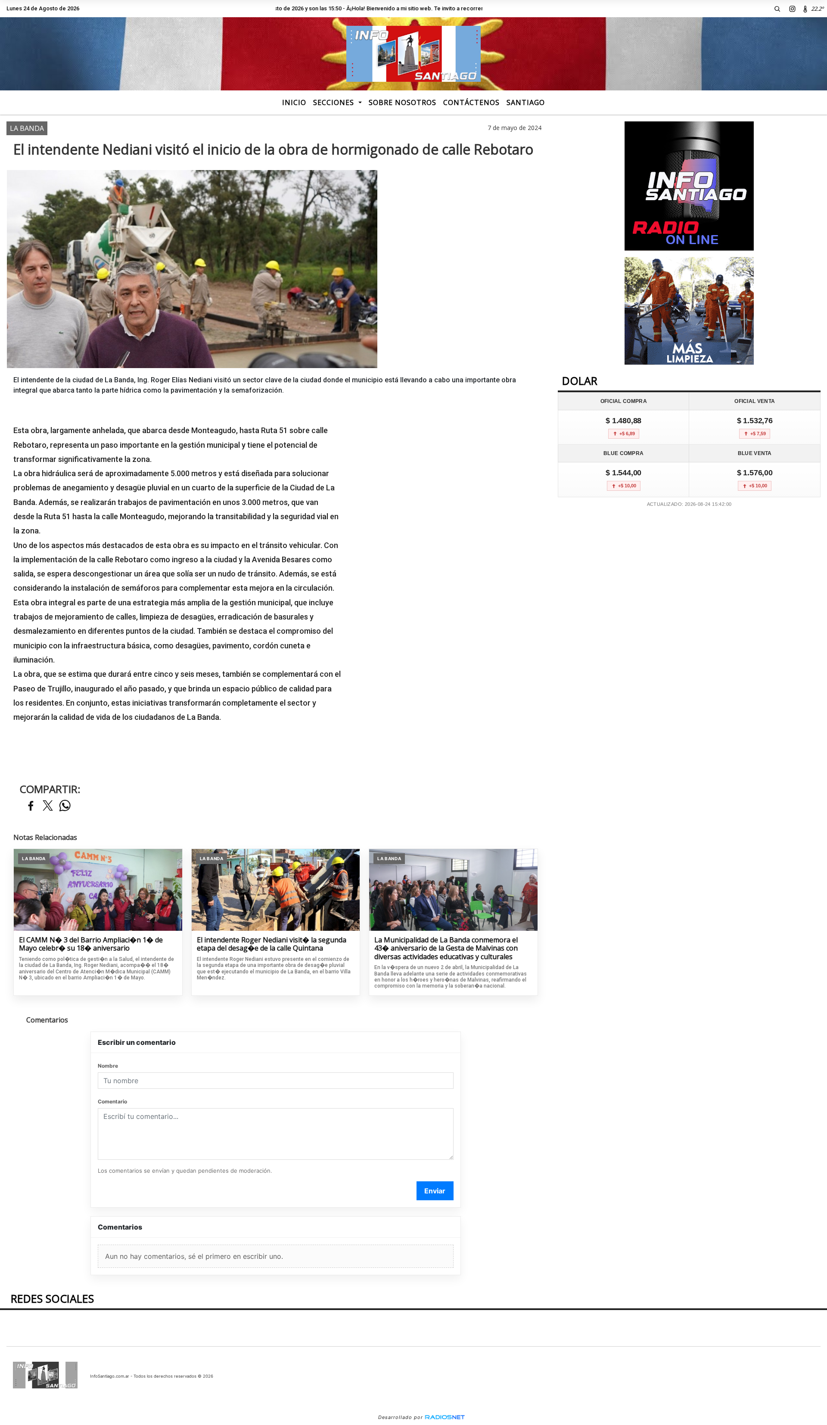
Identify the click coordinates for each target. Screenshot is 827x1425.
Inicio (294, 102)
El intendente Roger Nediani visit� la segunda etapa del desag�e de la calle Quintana (271, 944)
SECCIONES (334, 102)
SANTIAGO (526, 102)
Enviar (434, 1190)
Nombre (108, 1066)
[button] (777, 8)
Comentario (112, 1101)
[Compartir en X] (47, 806)
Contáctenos (471, 102)
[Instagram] (792, 8)
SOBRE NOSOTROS (402, 102)
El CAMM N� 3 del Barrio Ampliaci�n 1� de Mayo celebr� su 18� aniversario (91, 944)
